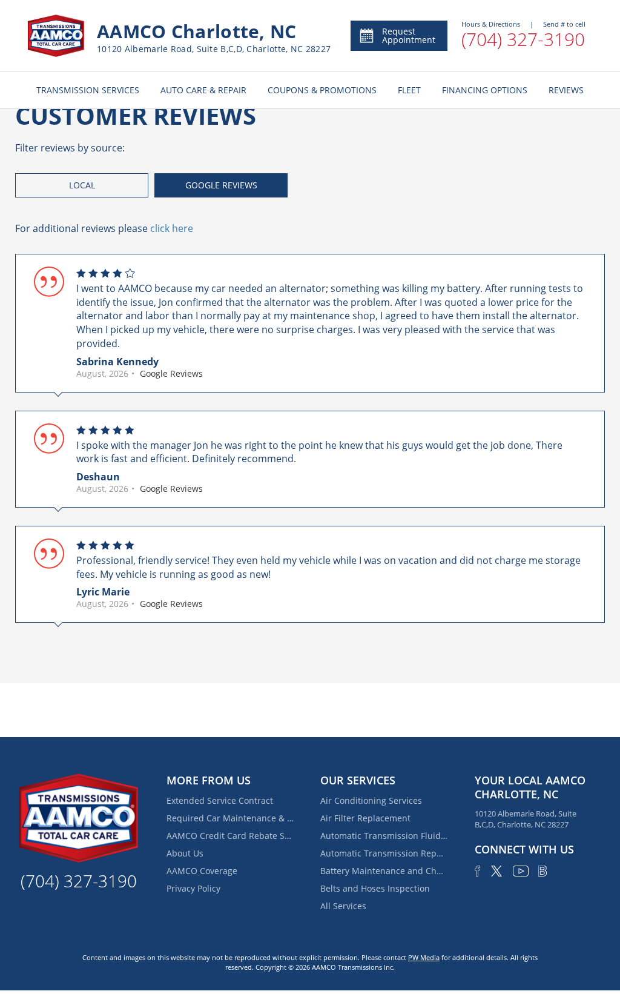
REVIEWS (566, 90)
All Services (343, 906)
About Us (185, 853)
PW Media (424, 957)
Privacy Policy (193, 888)
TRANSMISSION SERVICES (87, 90)
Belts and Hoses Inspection (375, 888)
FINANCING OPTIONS (484, 90)
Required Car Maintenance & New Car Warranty (230, 818)
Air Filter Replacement (365, 818)
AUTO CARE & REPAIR (203, 90)
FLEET (409, 90)
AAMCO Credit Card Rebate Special (230, 835)
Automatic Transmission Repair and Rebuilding (383, 853)
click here (171, 228)
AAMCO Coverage (202, 870)
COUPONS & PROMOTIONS (322, 90)
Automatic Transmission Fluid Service (383, 835)
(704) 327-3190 (523, 39)
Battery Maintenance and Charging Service (383, 870)
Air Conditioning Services (371, 800)
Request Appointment (408, 35)
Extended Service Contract (220, 800)
